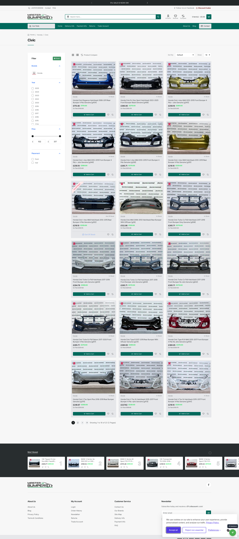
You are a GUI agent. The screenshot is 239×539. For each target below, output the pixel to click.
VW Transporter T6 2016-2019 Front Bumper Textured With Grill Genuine (166, 460)
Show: (200, 55)
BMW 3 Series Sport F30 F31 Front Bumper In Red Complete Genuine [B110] (205, 460)
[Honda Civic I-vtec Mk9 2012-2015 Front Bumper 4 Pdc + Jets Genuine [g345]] (188, 78)
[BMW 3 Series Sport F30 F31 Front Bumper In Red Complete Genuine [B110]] (191, 463)
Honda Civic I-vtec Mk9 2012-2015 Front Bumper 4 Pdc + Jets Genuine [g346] (92, 161)
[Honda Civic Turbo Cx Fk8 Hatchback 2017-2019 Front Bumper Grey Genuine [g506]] (188, 198)
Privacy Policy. (212, 522)
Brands (34, 66)
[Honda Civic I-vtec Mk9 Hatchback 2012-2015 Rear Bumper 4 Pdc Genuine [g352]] (93, 198)
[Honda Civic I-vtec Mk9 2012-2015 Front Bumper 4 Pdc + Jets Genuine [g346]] (93, 138)
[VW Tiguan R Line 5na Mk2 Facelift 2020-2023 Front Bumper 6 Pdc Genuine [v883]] (34, 463)
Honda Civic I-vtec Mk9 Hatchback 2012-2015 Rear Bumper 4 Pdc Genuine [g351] (187, 161)
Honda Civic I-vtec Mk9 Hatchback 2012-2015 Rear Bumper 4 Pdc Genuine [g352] (92, 221)
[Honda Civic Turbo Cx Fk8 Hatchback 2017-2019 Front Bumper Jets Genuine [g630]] (141, 257)
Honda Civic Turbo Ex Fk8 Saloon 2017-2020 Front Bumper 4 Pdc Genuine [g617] (92, 340)
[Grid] (73, 55)
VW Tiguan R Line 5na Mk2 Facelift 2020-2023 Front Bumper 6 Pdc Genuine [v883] (48, 460)
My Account (76, 501)
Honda (39, 35)
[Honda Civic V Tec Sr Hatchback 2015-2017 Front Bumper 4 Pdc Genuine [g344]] (188, 377)
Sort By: (171, 55)
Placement (36, 153)
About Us (32, 501)
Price (33, 129)
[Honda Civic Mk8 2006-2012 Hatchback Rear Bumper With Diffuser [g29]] (141, 198)
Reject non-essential (194, 530)
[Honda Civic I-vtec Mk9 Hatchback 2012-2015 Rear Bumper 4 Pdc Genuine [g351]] (188, 138)
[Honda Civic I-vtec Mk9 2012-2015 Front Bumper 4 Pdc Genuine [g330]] (141, 138)
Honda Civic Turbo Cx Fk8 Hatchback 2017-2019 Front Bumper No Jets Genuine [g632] (186, 281)
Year (33, 82)
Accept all (173, 530)
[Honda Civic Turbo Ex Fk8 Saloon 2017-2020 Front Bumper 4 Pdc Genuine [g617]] (93, 317)
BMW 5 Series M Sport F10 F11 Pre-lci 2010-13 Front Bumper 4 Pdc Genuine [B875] (127, 460)
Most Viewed (33, 452)
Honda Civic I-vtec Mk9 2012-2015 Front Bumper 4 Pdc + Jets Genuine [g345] (187, 101)
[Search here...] (158, 17)
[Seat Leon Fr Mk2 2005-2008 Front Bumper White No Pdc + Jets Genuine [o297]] (231, 463)
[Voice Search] (67, 17)
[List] (77, 55)
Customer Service (123, 501)
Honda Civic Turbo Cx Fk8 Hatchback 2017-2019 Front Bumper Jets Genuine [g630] (139, 281)
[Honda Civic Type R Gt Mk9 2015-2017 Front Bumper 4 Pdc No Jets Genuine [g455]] (188, 317)
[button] (91, 2)
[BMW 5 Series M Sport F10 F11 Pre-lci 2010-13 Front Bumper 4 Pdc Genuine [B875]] (113, 463)
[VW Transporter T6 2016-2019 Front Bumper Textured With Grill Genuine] (152, 463)
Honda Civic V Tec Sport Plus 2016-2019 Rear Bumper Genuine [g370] (93, 400)
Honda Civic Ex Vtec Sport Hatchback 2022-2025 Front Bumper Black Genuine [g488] (139, 101)
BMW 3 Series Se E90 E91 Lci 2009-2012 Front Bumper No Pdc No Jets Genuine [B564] (88, 460)
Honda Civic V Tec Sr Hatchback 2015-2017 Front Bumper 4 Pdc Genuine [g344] (187, 400)
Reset (58, 58)
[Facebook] (208, 485)
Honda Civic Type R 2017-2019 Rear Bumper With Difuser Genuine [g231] (139, 340)
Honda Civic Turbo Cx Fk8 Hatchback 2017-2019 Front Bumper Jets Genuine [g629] (91, 281)
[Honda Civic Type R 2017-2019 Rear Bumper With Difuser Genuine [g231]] (141, 317)
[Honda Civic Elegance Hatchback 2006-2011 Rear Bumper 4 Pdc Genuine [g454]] (93, 78)
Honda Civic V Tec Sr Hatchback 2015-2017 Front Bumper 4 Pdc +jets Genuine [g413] (139, 400)
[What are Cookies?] (230, 530)
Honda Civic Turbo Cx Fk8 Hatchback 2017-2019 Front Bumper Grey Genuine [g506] (186, 221)
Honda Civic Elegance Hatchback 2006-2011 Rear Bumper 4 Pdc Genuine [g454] (91, 101)
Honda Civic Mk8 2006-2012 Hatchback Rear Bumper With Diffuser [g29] (141, 221)
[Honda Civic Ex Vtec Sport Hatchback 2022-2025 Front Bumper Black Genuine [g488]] (141, 78)
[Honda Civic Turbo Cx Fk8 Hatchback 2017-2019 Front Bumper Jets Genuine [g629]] (93, 257)
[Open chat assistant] (232, 532)
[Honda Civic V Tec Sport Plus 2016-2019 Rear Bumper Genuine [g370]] (93, 377)
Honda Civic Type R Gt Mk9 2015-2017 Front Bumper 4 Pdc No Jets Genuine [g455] (188, 340)
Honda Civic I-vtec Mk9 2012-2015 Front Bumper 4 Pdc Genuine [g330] (140, 161)
